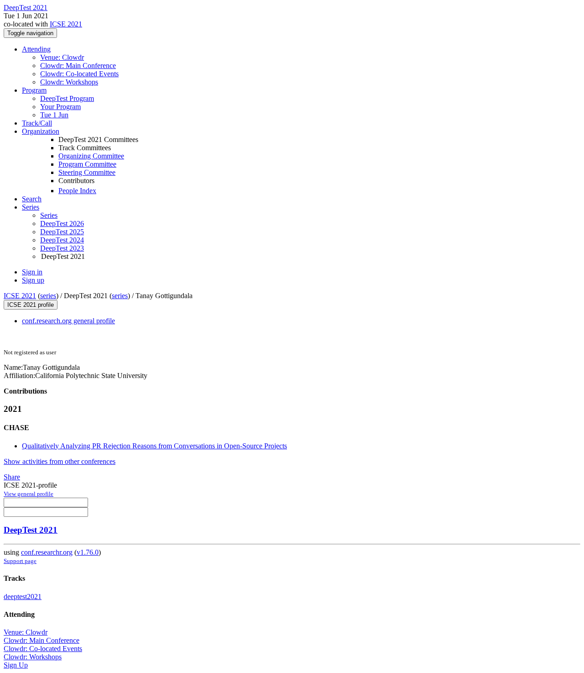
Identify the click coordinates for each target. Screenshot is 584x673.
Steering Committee (86, 172)
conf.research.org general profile (68, 321)
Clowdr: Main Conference (78, 65)
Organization (40, 131)
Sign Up (16, 665)
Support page (20, 560)
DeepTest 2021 (30, 530)
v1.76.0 (88, 552)
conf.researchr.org (47, 552)
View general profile (28, 493)
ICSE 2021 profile (30, 304)
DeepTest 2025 (62, 232)
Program (34, 90)
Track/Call (37, 123)
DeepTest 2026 (62, 223)
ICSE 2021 (66, 24)
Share (12, 477)
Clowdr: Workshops (69, 82)
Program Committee (87, 164)
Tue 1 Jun (54, 115)
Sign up (33, 280)
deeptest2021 (23, 596)
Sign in (32, 272)
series (48, 296)
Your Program (60, 106)
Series (48, 215)
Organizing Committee (91, 156)
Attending (36, 49)
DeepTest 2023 (62, 248)
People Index (77, 191)
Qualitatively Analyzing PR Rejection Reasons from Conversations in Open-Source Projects (154, 446)
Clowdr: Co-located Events (79, 74)
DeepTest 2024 (62, 240)
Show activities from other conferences (59, 461)
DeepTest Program (67, 98)
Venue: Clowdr (62, 57)
